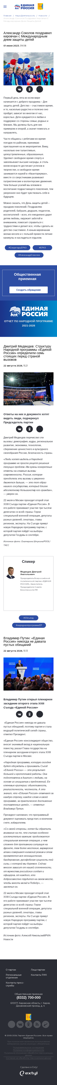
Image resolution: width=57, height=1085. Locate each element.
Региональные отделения (14, 976)
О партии (11, 969)
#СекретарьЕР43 (17, 247)
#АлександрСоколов (29, 255)
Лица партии (38, 969)
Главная (7, 15)
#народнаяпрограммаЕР (29, 625)
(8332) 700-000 (29, 997)
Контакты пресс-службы (15, 984)
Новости (43, 15)
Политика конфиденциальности (28, 1050)
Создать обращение (28, 289)
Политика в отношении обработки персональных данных (28, 1054)
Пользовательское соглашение (28, 1047)
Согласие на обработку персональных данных (28, 1058)
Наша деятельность (25, 15)
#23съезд (28, 618)
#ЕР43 (42, 247)
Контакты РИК (39, 975)
